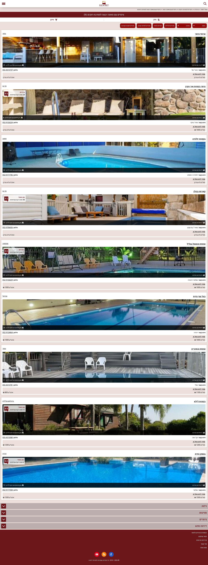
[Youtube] (96, 554)
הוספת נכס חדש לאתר (199, 532)
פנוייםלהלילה (169, 26)
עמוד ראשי (204, 9)
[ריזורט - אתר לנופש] (104, 3)
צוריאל (5, 296)
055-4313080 (8, 437)
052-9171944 (8, 490)
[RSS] (104, 554)
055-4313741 (8, 385)
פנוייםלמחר (158, 26)
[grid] (104, 265)
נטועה (4, 138)
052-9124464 (8, 332)
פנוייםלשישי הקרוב (144, 26)
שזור (4, 33)
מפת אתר (203, 547)
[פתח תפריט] (3, 3)
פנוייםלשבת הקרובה (127, 26)
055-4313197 (8, 70)
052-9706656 (8, 227)
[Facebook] (111, 554)
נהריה (4, 453)
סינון (52, 19)
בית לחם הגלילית (8, 401)
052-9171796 (8, 175)
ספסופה (5, 243)
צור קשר (204, 544)
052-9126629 (8, 280)
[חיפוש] (205, 3)
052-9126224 (8, 122)
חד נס (4, 86)
